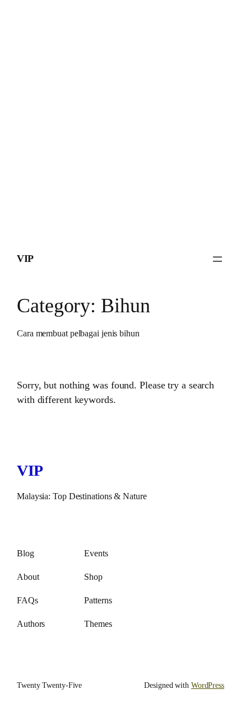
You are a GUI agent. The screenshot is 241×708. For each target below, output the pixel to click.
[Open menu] (217, 259)
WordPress (207, 685)
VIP (25, 258)
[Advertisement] (120, 120)
